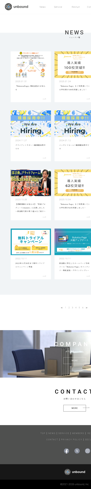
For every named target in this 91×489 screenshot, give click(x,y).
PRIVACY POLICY (71, 439)
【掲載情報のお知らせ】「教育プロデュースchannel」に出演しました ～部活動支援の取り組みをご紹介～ (30, 207)
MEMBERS (78, 433)
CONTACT (52, 439)
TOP (43, 433)
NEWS (52, 433)
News (43, 7)
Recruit (76, 7)
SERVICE (64, 433)
